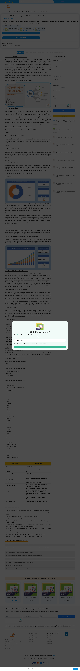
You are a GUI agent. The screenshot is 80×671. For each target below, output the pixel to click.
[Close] (67, 319)
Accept (75, 668)
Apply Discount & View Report (40, 346)
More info (69, 668)
